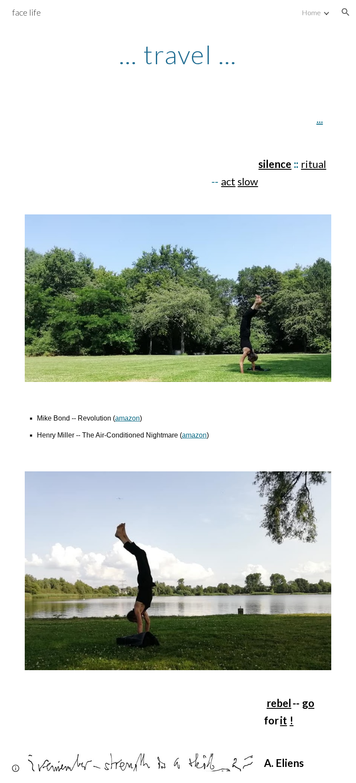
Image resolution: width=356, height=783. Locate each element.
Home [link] (311, 12)
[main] (178, 54)
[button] (345, 12)
